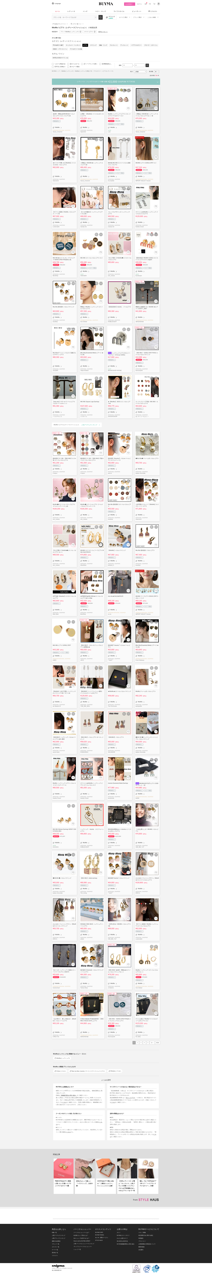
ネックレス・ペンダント (73, 45)
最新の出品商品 (56, 1241)
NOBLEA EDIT (112, 321)
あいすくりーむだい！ (142, 416)
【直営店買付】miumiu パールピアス (119, 307)
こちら (64, 1102)
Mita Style (56, 614)
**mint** (110, 660)
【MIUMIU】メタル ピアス (116, 737)
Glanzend (56, 180)
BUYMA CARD (99, 1232)
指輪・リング (103, 45)
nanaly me (83, 226)
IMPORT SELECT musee (143, 180)
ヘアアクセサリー (136, 45)
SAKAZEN (83, 275)
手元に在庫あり (60, 66)
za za (109, 614)
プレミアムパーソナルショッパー (83, 1246)
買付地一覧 (55, 1252)
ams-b (110, 473)
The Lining (83, 893)
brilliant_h (111, 565)
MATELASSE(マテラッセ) (60, 58)
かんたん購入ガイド (122, 1238)
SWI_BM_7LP (140, 847)
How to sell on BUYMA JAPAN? (82, 1241)
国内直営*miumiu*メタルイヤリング (118, 878)
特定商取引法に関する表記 (145, 1235)
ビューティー (136, 11)
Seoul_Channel (57, 131)
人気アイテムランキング (58, 1235)
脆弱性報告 (141, 1247)
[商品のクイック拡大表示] (69, 90)
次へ (152, 1042)
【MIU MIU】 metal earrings (88, 878)
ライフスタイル (119, 11)
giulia (109, 847)
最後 (157, 1042)
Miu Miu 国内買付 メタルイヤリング (63, 307)
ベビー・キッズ (100, 11)
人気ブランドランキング (58, 1238)
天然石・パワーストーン (60, 49)
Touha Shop (84, 987)
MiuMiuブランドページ (60, 24)
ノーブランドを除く (91, 64)
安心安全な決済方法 (122, 1241)
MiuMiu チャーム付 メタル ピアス (146, 691)
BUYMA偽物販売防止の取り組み (125, 1244)
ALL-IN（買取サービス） (102, 1237)
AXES (54, 660)
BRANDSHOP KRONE (115, 370)
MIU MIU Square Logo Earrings (89, 401)
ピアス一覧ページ (77, 24)
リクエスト (153, 11)
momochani (56, 987)
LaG (109, 131)
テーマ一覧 (55, 1249)
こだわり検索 (151, 17)
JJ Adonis (111, 987)
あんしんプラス (130, 1097)
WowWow (83, 565)
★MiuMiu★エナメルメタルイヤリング (119, 691)
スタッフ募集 (142, 1232)
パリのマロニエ (57, 416)
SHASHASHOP (112, 416)
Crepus (55, 473)
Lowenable (56, 226)
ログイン (139, 4)
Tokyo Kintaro (84, 370)
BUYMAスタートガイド (123, 1235)
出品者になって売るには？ (81, 1235)
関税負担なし (108, 64)
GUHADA (56, 847)
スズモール (83, 416)
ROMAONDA (84, 752)
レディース (71, 11)
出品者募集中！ (129, 4)
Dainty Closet (140, 226)
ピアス (85, 45)
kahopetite (139, 706)
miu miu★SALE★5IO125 (115, 596)
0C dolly (138, 1036)
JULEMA (55, 370)
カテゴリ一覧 (55, 1247)
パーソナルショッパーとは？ (81, 1232)
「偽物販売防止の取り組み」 (68, 1095)
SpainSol (83, 131)
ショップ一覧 (77, 1249)
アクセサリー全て (58, 45)
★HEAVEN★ (140, 321)
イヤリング (93, 45)
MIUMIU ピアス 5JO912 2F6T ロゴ (146, 163)
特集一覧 (54, 1232)
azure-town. (56, 752)
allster (82, 939)
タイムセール (75, 64)
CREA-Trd (56, 1036)
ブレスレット (114, 45)
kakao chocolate (140, 473)
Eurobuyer (139, 275)
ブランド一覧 (55, 1244)
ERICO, (138, 893)
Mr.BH (137, 798)
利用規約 (140, 1238)
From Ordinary (140, 660)
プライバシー (142, 1241)
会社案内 (140, 1249)
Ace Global (83, 321)
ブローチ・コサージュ (150, 45)
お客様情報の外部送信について (146, 1244)
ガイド (118, 1232)
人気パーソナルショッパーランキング (84, 1243)
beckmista (111, 798)
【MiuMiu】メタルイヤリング (117, 550)
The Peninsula (112, 706)
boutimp (55, 321)
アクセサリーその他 (76, 49)
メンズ (85, 11)
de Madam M (57, 706)
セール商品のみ (60, 64)
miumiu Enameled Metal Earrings (118, 783)
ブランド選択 (137, 17)
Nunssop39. (139, 370)
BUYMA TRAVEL (99, 1235)
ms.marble (111, 180)
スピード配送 (76, 66)
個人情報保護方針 (57, 1270)
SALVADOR (111, 752)
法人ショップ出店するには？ (81, 1238)
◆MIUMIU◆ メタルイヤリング (62, 878)
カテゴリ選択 (123, 17)
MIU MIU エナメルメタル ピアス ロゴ (91, 258)
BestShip (55, 275)
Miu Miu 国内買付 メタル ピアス (145, 550)
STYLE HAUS (99, 1240)
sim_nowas (111, 275)
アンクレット (124, 45)
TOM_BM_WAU (85, 706)
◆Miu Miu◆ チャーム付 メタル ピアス (147, 458)
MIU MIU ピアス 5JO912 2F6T (62, 645)
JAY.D (82, 660)
